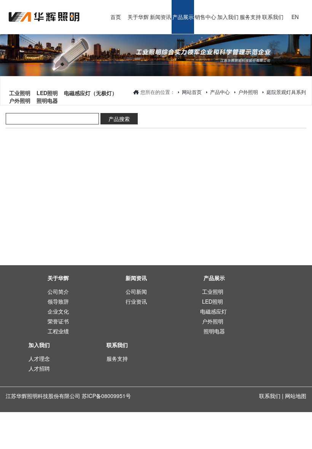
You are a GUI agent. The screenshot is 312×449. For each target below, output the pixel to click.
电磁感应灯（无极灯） (90, 80)
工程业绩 (58, 331)
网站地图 (295, 396)
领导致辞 (58, 301)
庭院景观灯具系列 (286, 92)
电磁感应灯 (213, 311)
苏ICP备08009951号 (106, 396)
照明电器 (47, 88)
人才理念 (39, 358)
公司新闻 (136, 291)
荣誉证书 (58, 321)
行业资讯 (136, 301)
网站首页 (192, 92)
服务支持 (117, 358)
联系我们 (269, 396)
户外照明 (248, 92)
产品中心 (220, 92)
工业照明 (19, 80)
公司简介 (58, 291)
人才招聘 (39, 368)
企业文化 (58, 311)
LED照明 (47, 80)
